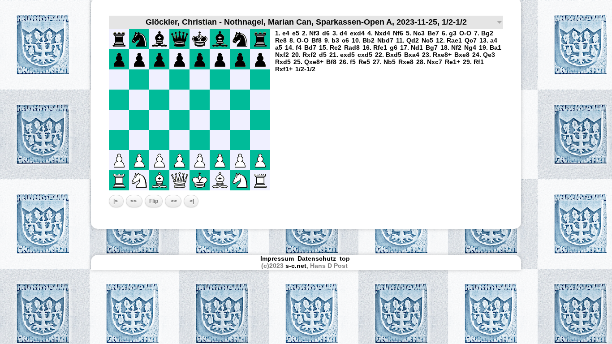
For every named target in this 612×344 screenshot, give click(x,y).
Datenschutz (316, 258)
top (346, 258)
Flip (153, 201)
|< (116, 201)
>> (173, 201)
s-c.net (295, 265)
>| (191, 201)
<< (134, 201)
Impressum (277, 258)
